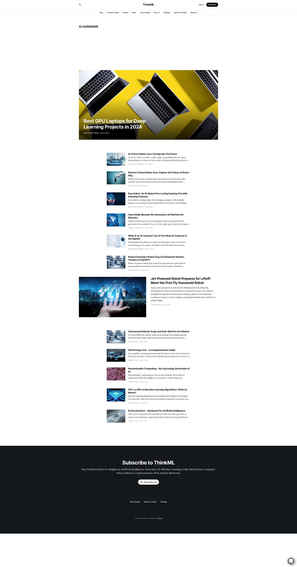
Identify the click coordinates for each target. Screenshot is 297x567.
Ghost (160, 518)
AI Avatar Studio (113, 12)
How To (157, 12)
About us (193, 12)
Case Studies (145, 12)
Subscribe (212, 5)
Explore (125, 12)
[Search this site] (80, 4)
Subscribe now (150, 482)
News (134, 12)
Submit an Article (180, 12)
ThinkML (148, 4)
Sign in (201, 5)
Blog (101, 12)
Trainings (166, 12)
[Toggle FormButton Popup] (290, 560)
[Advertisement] (148, 49)
